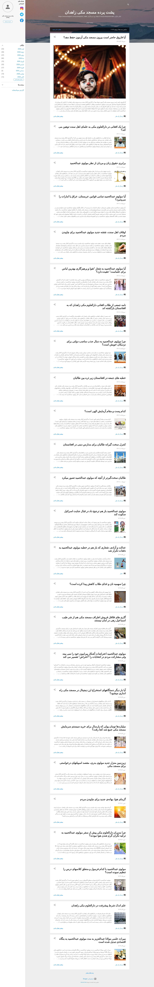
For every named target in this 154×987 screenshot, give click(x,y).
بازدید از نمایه (8, 21)
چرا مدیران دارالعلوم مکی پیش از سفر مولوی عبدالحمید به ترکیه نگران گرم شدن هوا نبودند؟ (93, 834)
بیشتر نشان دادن (58, 116)
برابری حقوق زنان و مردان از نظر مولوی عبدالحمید (98, 163)
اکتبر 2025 (21, 77)
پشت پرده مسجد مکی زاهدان (89, 12)
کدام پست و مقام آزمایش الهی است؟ (105, 411)
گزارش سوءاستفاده (18, 90)
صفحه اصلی (89, 22)
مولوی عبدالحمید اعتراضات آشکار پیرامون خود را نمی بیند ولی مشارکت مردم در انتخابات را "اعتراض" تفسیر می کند (94, 655)
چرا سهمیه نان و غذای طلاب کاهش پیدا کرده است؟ (98, 583)
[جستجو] (128, 5)
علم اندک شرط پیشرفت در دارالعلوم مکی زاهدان (98, 905)
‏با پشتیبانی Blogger (88, 979)
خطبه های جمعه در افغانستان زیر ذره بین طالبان (99, 377)
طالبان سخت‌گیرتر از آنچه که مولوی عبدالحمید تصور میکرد (94, 477)
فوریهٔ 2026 (20, 67)
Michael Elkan (84, 982)
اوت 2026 (21, 49)
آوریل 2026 (20, 61)
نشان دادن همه (56, 29)
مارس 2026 (20, 64)
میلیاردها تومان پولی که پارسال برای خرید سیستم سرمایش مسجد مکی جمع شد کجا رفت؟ (93, 728)
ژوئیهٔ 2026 (20, 52)
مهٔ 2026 (21, 58)
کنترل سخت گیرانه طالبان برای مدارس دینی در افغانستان (94, 444)
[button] (55, 37)
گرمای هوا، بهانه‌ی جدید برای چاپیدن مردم (103, 799)
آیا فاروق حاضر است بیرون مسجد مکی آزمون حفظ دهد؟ (94, 37)
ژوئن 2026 (20, 55)
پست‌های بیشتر (90, 973)
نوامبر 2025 (20, 74)
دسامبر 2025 (20, 71)
